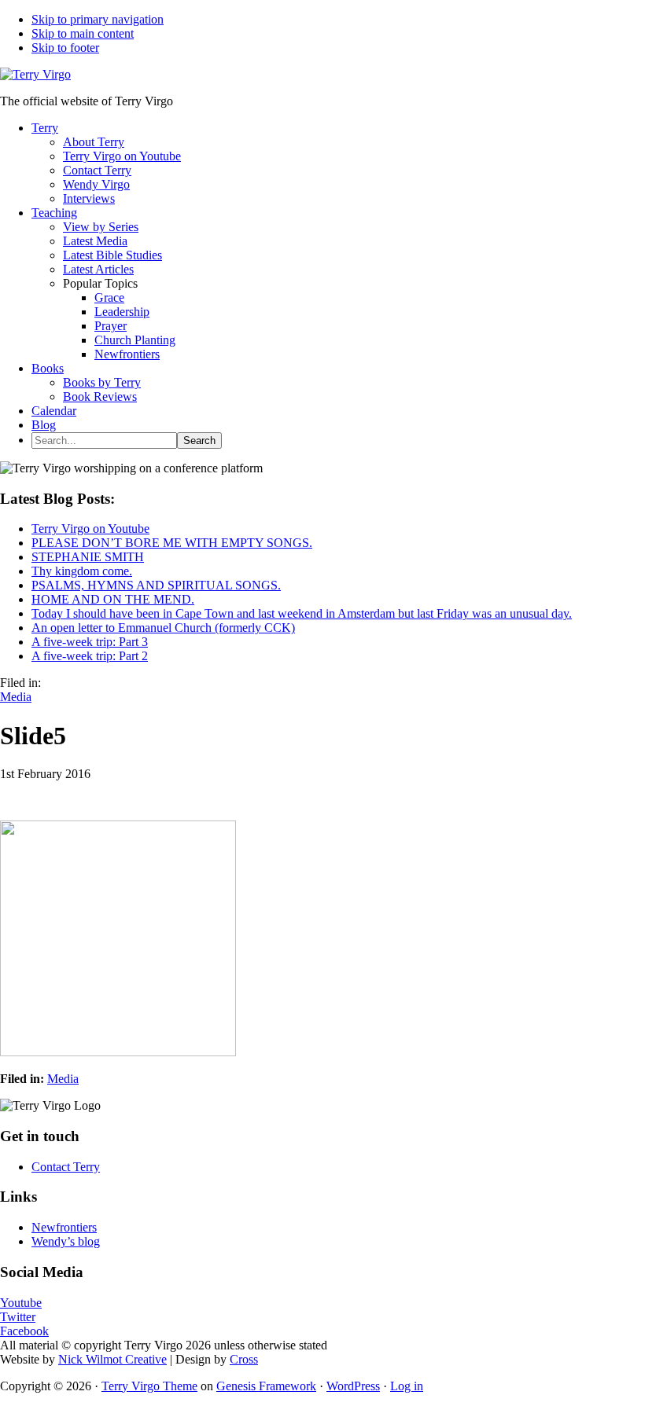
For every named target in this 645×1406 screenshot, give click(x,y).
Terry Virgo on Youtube (90, 528)
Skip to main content (82, 33)
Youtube (21, 1302)
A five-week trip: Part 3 (89, 641)
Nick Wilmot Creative (112, 1359)
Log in (406, 1386)
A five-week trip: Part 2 (89, 656)
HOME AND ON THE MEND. (112, 599)
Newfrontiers (64, 1227)
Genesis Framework (266, 1386)
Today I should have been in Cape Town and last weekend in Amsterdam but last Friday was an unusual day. (301, 613)
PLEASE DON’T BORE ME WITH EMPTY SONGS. (171, 542)
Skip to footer (65, 47)
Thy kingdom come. (81, 571)
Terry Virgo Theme (149, 1386)
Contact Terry (65, 1166)
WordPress (353, 1386)
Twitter (17, 1316)
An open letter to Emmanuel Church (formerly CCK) (163, 627)
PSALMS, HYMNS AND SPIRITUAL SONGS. (156, 585)
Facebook (24, 1331)
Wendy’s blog (65, 1241)
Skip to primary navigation (97, 19)
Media (15, 696)
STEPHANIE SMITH (87, 557)
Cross (244, 1359)
